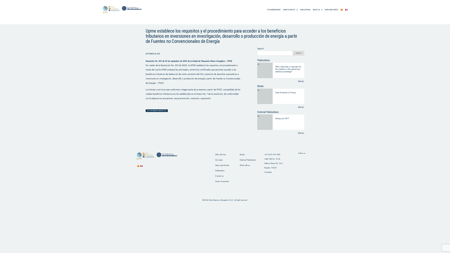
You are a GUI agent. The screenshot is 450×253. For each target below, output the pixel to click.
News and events (331, 10)
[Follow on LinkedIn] (311, 157)
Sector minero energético (157, 111)
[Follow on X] (298, 157)
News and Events (222, 165)
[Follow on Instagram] (305, 157)
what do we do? (289, 10)
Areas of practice (222, 181)
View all (301, 81)
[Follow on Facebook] (292, 157)
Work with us (245, 165)
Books (242, 154)
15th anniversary (274, 10)
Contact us (219, 176)
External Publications (248, 160)
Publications (305, 10)
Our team (219, 160)
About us (316, 10)
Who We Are (220, 154)
